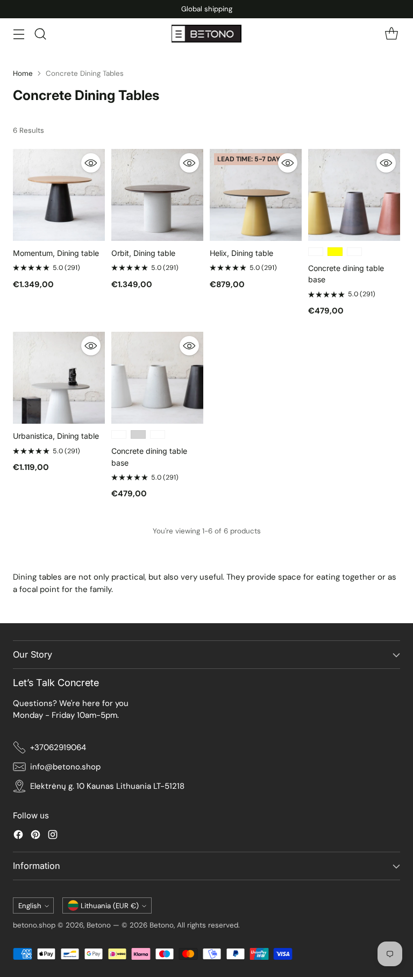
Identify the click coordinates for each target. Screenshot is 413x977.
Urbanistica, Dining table (56, 435)
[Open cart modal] (391, 34)
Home (23, 73)
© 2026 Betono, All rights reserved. (181, 925)
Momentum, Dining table (56, 253)
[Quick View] (91, 163)
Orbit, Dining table (143, 253)
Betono (99, 925)
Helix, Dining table (241, 253)
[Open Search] (40, 34)
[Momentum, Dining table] (59, 195)
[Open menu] (19, 34)
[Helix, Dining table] (256, 195)
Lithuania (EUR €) (110, 905)
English (29, 905)
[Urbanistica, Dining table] (59, 378)
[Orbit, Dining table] (157, 195)
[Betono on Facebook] (18, 836)
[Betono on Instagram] (52, 836)
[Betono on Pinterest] (35, 836)
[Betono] (206, 33)
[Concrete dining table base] (354, 195)
